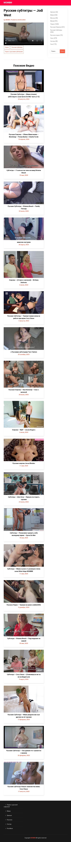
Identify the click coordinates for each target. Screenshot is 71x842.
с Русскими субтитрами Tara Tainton (24, 352)
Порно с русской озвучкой (10, 805)
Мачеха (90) (54, 18)
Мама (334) (53, 15)
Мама (9, 811)
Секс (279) (53, 38)
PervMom (10, 828)
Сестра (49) (54, 41)
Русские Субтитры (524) (56, 31)
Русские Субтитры (17, 47)
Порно (7, 47)
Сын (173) (53, 44)
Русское (9, 820)
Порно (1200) (54, 24)
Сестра (9, 824)
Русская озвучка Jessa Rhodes (24, 463)
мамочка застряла (24, 242)
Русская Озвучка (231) (57, 27)
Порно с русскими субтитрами (14, 51)
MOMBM (8, 2)
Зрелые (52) (54, 12)
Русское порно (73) (56, 35)
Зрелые (9, 815)
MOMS (8, 20)
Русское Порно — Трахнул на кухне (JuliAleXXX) (24, 605)
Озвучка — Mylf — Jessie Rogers (23, 430)
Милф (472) (53, 21)
